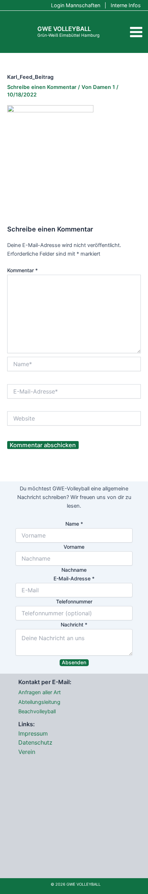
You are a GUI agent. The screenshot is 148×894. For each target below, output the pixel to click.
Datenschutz (35, 742)
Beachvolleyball (37, 711)
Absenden (74, 662)
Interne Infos (126, 5)
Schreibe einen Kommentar (42, 87)
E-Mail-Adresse (74, 578)
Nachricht (74, 624)
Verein (26, 751)
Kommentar (22, 270)
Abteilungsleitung (39, 702)
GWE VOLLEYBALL (64, 28)
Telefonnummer (74, 601)
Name (74, 524)
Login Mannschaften (75, 5)
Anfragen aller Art (39, 692)
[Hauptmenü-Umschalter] (136, 31)
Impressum (33, 733)
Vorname (74, 547)
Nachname (74, 570)
